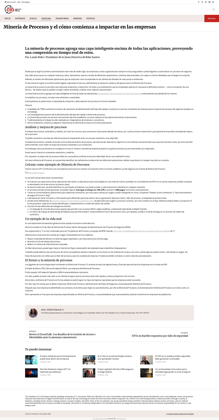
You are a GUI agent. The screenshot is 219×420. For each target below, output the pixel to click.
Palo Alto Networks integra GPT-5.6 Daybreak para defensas (55, 370)
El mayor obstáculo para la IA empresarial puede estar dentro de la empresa (58, 357)
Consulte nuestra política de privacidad (180, 414)
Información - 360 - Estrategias (18, 2)
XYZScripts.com (121, 418)
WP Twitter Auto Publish (100, 418)
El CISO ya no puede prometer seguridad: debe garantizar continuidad (172, 357)
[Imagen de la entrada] (31, 359)
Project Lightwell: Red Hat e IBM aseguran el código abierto (115, 370)
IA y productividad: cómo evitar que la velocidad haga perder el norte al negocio (172, 370)
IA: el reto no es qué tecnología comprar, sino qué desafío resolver (115, 357)
